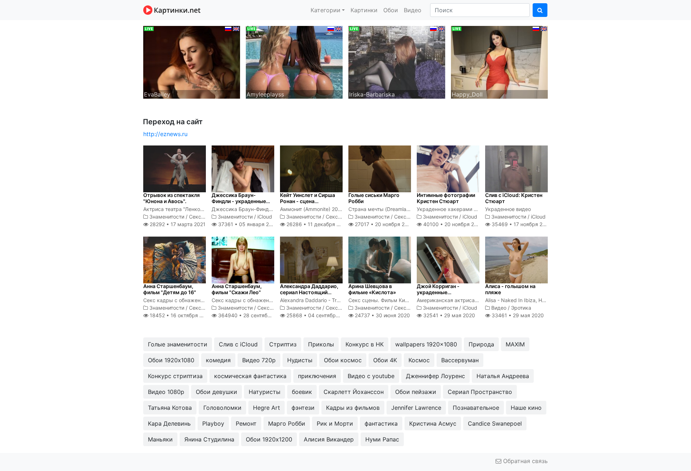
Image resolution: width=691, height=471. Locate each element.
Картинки (364, 10)
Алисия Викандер (329, 439)
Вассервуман (460, 360)
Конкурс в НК (365, 344)
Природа (481, 344)
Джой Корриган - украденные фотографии (438, 292)
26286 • (317, 224)
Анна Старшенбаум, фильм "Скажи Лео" (237, 289)
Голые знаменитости (177, 344)
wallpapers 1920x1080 (426, 344)
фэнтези (303, 407)
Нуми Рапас (382, 439)
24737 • (381, 315)
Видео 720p (259, 360)
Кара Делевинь (169, 423)
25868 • (318, 315)
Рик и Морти (335, 423)
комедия (218, 360)
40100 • (452, 224)
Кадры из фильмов (353, 407)
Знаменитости (166, 217)
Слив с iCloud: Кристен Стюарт (513, 198)
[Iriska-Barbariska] (396, 61)
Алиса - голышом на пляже (510, 289)
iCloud (264, 217)
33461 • (517, 315)
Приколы (321, 344)
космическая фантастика (250, 376)
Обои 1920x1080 (171, 360)
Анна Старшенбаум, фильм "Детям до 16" (169, 289)
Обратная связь (524, 461)
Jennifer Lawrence (416, 407)
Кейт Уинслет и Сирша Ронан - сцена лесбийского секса (307, 201)
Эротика (521, 308)
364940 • (252, 315)
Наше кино (526, 407)
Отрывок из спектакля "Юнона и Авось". (171, 198)
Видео (412, 10)
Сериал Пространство (480, 391)
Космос (419, 360)
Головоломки (222, 407)
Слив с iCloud (238, 344)
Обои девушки (216, 391)
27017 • (383, 224)
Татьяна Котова (170, 407)
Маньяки (160, 439)
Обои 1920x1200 (269, 439)
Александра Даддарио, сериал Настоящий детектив (309, 292)
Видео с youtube (371, 376)
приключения (317, 376)
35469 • (521, 224)
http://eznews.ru (165, 134)
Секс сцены (203, 217)
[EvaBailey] (191, 61)
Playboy (213, 423)
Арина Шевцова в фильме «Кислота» (372, 289)
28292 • (177, 224)
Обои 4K (385, 360)
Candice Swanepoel (495, 423)
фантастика (381, 423)
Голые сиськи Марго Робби (373, 198)
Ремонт (246, 423)
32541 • (448, 315)
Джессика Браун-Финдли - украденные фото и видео (239, 201)
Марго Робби (286, 423)
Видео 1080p (166, 391)
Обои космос (343, 360)
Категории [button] (325, 10)
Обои (390, 10)
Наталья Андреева (503, 376)
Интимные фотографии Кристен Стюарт (446, 198)
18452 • (180, 315)
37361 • (247, 224)
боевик (302, 391)
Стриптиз (283, 344)
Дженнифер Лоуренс (435, 376)
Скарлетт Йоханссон (354, 391)
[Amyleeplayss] (294, 61)
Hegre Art (266, 407)
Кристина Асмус (432, 423)
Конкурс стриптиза (175, 376)
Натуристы (264, 391)
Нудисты (299, 360)
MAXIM (515, 344)
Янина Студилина (209, 439)
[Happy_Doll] (499, 61)
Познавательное (476, 407)
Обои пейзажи (415, 391)
